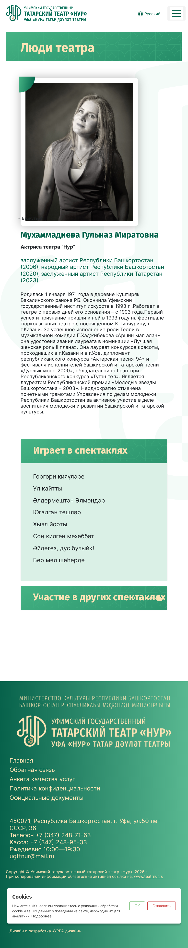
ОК (137, 906)
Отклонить (162, 906)
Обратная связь (32, 769)
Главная (21, 760)
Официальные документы (46, 797)
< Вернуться (30, 218)
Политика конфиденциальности (55, 788)
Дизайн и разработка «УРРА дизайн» (45, 930)
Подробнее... (43, 916)
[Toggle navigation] (176, 13)
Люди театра (57, 47)
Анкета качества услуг (42, 779)
